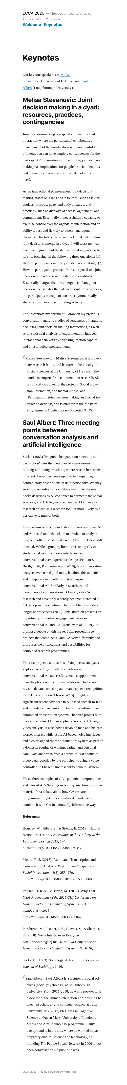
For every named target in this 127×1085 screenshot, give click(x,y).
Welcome (32, 24)
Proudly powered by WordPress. (57, 1071)
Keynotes (53, 24)
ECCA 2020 (33, 13)
